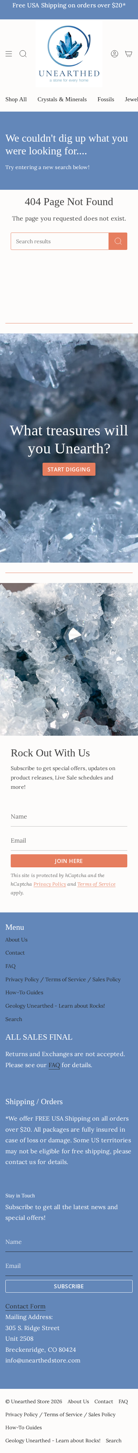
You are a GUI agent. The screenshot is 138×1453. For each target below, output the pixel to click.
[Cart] (129, 53)
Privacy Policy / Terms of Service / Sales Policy (63, 979)
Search (13, 1019)
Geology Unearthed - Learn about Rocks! (55, 1005)
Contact (15, 952)
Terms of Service (96, 884)
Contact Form (25, 1306)
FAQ (10, 966)
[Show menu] (8, 53)
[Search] (118, 241)
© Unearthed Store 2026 (33, 1401)
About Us (16, 939)
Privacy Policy (49, 884)
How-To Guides (24, 992)
